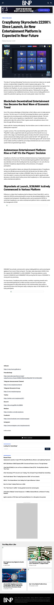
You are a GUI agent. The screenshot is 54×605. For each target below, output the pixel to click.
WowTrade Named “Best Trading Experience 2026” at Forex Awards (21, 476)
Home (15, 597)
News (22, 597)
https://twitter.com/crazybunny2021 (14, 398)
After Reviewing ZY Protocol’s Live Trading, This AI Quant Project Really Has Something (27, 473)
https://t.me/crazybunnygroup (12, 391)
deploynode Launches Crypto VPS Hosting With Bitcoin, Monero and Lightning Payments (27, 460)
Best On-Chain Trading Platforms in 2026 (14, 484)
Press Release (47, 597)
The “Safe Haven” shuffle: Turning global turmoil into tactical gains (21, 488)
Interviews (41, 597)
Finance (32, 597)
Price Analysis (27, 597)
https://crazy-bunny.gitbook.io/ (12, 369)
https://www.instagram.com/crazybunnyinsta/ (17, 425)
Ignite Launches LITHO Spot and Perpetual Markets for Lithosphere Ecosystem (25, 497)
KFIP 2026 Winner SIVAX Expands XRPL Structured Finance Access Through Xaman (25, 463)
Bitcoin (19, 597)
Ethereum (37, 597)
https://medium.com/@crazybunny (13, 412)
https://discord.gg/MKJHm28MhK (13, 405)
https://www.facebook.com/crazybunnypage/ (16, 418)
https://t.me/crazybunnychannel (13, 384)
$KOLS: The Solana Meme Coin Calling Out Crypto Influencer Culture (22, 480)
